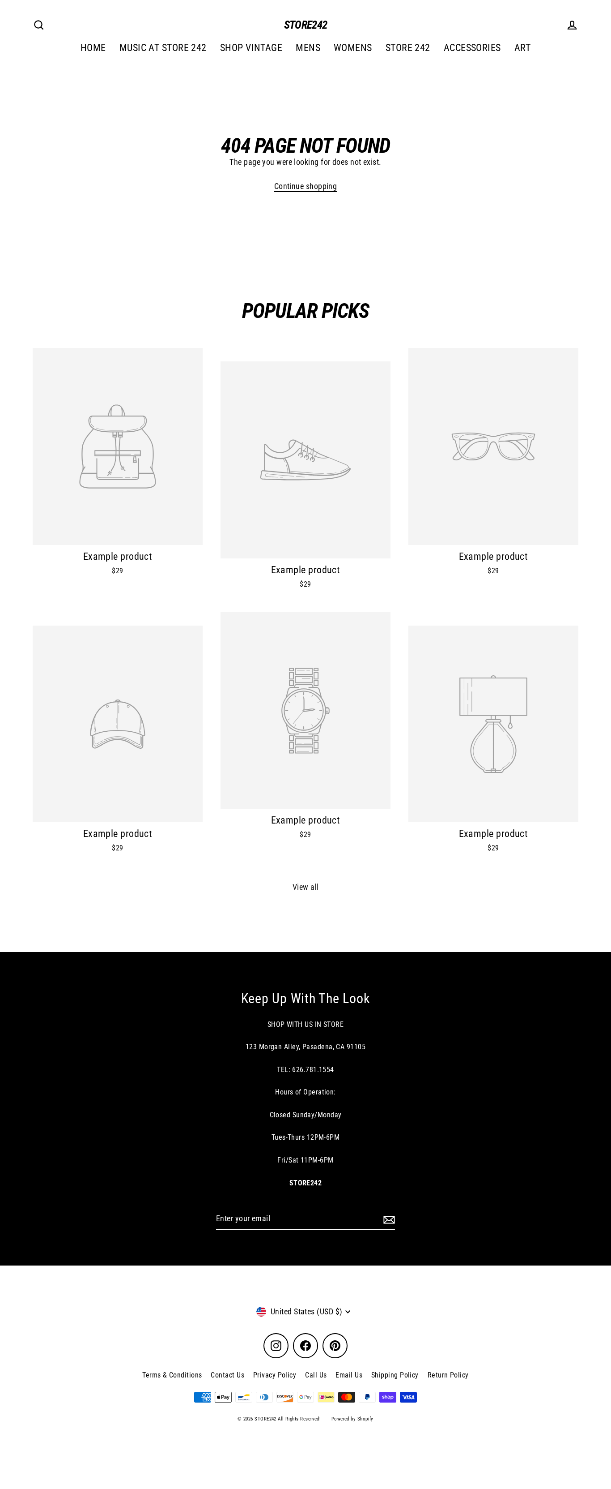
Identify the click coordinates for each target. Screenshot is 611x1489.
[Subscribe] (388, 1219)
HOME (93, 47)
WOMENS (353, 47)
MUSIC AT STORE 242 (163, 47)
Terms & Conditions (172, 1375)
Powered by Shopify (352, 1419)
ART (522, 47)
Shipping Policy (395, 1375)
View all (306, 887)
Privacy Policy (274, 1375)
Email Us (348, 1375)
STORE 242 (408, 47)
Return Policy (448, 1375)
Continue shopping (305, 186)
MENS (308, 47)
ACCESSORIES (472, 47)
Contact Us (227, 1375)
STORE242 (305, 24)
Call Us (316, 1375)
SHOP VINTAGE (251, 47)
